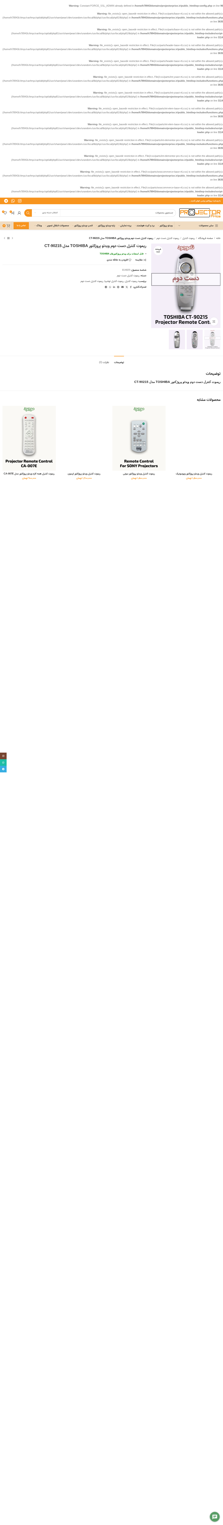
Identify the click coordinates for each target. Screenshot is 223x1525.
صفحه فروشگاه (205, 238)
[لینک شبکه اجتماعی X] (127, 287)
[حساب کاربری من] (19, 213)
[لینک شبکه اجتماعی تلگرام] (6, 201)
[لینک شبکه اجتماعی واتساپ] (13, 201)
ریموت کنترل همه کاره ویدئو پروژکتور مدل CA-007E (29, 474)
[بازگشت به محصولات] (8, 238)
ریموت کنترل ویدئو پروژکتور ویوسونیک (194, 474)
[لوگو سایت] (200, 213)
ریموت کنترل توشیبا (114, 281)
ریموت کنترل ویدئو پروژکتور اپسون (84, 474)
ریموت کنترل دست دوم (167, 238)
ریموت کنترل (188, 238)
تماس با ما (21, 225)
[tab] (119, 361)
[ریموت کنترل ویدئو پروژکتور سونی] (139, 438)
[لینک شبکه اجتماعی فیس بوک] (131, 287)
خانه (218, 238)
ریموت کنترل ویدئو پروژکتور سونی (139, 474)
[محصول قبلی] (12, 238)
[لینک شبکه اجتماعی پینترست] (118, 287)
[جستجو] (28, 213)
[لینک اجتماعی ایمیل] (122, 287)
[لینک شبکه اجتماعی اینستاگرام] (19, 201)
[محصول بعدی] (4, 238)
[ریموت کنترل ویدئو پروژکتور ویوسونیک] (194, 438)
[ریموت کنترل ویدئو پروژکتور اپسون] (84, 438)
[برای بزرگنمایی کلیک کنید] (214, 321)
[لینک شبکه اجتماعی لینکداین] (114, 287)
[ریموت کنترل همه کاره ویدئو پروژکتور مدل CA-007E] (29, 438)
